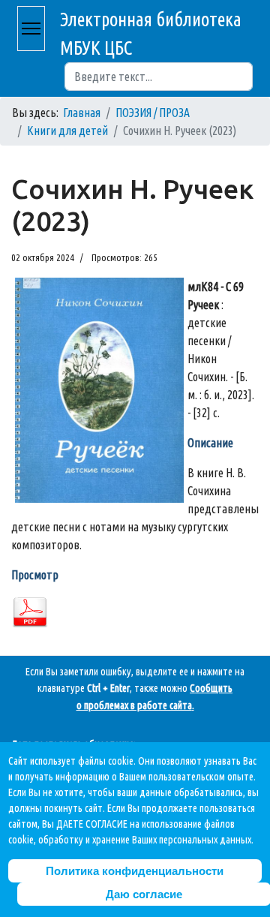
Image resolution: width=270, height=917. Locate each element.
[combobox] (158, 76)
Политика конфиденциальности (135, 870)
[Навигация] (31, 28)
